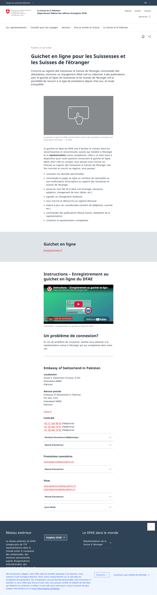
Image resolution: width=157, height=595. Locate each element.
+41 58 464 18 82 (52, 430)
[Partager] (149, 36)
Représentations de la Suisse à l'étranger (94, 543)
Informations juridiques (48, 588)
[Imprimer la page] (143, 36)
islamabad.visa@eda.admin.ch (59, 489)
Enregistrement (52, 250)
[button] (16, 27)
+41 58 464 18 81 (52, 426)
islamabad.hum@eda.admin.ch (60, 486)
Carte (46, 411)
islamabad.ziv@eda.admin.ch (59, 461)
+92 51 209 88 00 (52, 423)
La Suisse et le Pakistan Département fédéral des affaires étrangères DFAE (62, 12)
